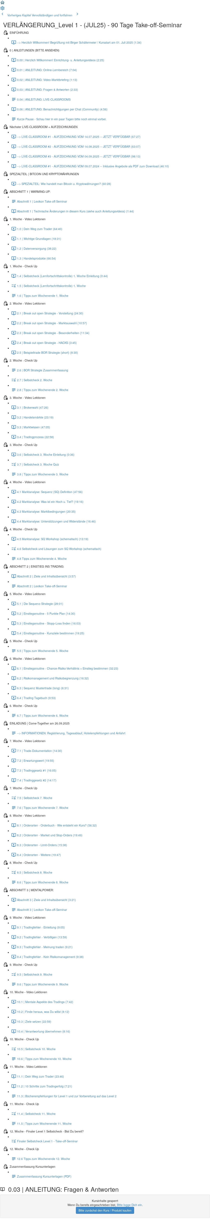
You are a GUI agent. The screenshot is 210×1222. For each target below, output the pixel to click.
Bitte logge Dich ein (129, 1205)
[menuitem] (2, 9)
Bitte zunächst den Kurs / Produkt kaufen (105, 1210)
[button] (2, 4)
